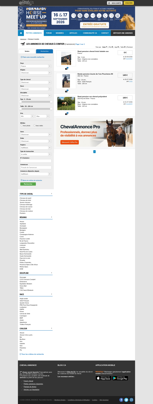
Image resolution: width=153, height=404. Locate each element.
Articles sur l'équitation (31, 389)
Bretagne (23, 230)
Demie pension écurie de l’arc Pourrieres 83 (95, 74)
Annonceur (24, 164)
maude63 (129, 104)
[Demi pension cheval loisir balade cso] (66, 64)
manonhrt (129, 59)
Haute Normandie (25, 256)
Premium (130, 47)
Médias (22, 123)
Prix (21, 113)
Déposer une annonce (123, 33)
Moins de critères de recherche (32, 180)
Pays (22, 63)
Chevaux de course (26, 207)
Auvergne (23, 226)
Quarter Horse (24, 303)
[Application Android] (120, 378)
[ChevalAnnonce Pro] (94, 146)
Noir (21, 346)
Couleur (23, 328)
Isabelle (22, 343)
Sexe (22, 132)
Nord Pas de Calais (26, 252)
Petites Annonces (34, 33)
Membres (60, 33)
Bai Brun (22, 339)
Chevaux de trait (25, 209)
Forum (49, 33)
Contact (105, 33)
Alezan (22, 333)
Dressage (23, 277)
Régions (23, 217)
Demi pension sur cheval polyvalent (92, 96)
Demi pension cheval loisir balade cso (93, 51)
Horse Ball (23, 286)
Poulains (22, 213)
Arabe (22, 320)
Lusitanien (23, 307)
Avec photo (26, 126)
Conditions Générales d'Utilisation (79, 400)
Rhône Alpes (24, 267)
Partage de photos (30, 387)
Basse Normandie (25, 254)
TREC (22, 288)
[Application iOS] (104, 378)
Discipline (23, 93)
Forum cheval (28, 381)
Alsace (22, 221)
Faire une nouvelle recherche (33, 57)
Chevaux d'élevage (26, 204)
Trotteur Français (25, 324)
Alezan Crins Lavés (26, 335)
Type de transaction (27, 151)
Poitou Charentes (25, 262)
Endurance (23, 281)
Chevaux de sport (25, 198)
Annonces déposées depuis (29, 171)
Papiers (23, 145)
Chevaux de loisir (25, 200)
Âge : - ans (25, 99)
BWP (21, 318)
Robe (22, 138)
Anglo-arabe (24, 298)
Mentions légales (60, 400)
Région (22, 70)
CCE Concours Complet (27, 279)
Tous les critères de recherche (33, 354)
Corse (22, 237)
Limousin (23, 245)
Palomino (23, 348)
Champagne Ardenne (27, 234)
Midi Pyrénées (24, 249)
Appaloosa (23, 322)
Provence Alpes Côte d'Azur (29, 265)
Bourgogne (23, 228)
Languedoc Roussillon (27, 243)
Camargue (23, 316)
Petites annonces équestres (33, 384)
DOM (21, 269)
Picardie (22, 260)
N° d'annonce (24, 158)
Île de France (24, 241)
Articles (73, 33)
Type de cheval (25, 79)
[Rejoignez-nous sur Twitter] (126, 400)
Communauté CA (90, 33)
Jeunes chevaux (25, 202)
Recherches (45, 51)
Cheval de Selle (25, 314)
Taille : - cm (26, 106)
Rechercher (28, 184)
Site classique (104, 400)
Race (22, 86)
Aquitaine (23, 224)
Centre (22, 232)
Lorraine (22, 247)
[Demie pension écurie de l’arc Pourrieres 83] (66, 87)
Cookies (94, 400)
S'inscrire (129, 3)
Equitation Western (26, 284)
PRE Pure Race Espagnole (28, 305)
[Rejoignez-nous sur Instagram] (131, 400)
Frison (22, 311)
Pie (21, 350)
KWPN (22, 309)
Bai (21, 337)
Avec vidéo (39, 126)
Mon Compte (116, 3)
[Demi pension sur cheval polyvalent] (66, 110)
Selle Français (24, 301)
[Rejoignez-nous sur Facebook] (121, 400)
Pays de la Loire (25, 258)
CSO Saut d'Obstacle (26, 290)
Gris (21, 341)
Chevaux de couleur (26, 211)
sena (130, 81)
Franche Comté (25, 239)
